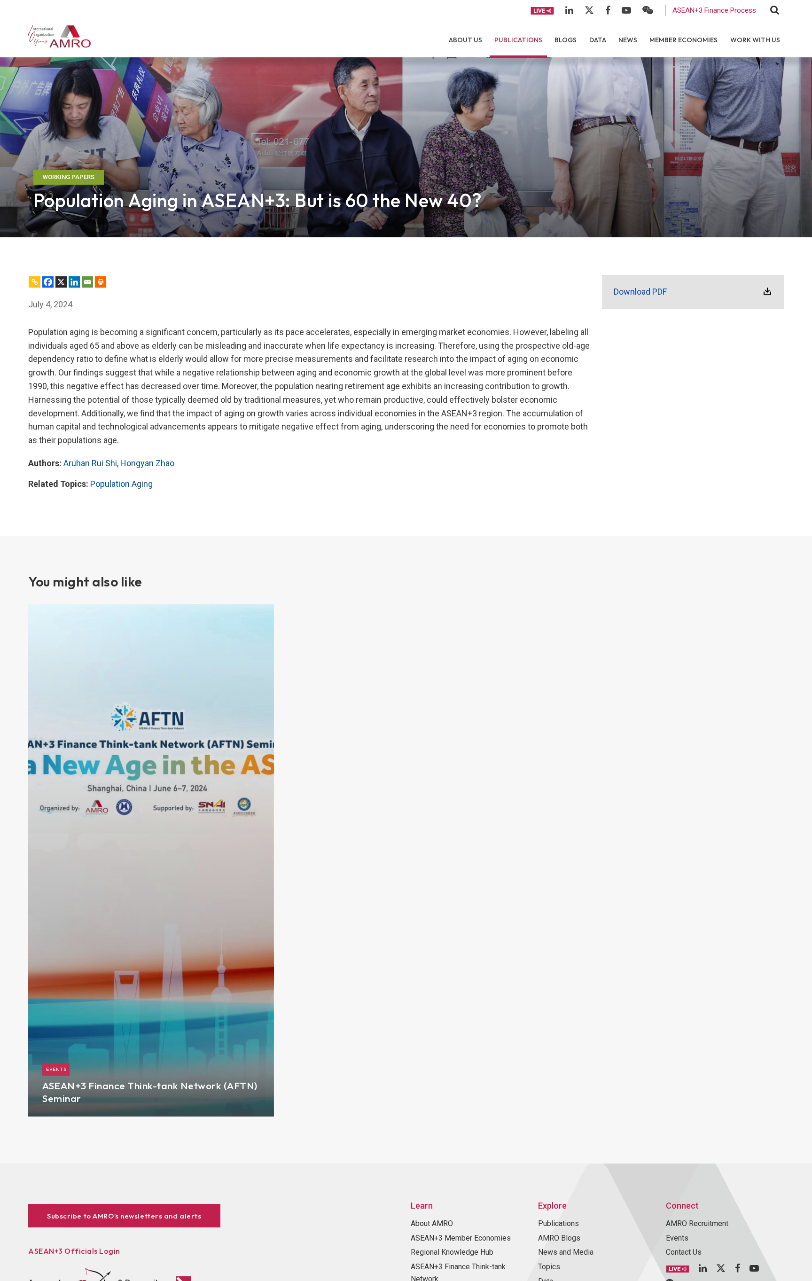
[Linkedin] (74, 282)
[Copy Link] (34, 282)
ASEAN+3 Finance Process (714, 10)
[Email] (87, 282)
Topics (549, 1266)
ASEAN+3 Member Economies (461, 1238)
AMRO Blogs (559, 1238)
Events (677, 1238)
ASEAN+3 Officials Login (74, 1251)
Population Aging (121, 484)
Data (597, 40)
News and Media (565, 1252)
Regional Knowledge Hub (452, 1252)
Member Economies (683, 40)
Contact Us (684, 1252)
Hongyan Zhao (147, 463)
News (627, 40)
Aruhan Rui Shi (90, 463)
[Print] (100, 282)
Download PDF (640, 292)
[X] (61, 282)
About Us (465, 40)
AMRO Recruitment (697, 1223)
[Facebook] (48, 282)
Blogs (565, 40)
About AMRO (432, 1223)
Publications (518, 40)
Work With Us (755, 40)
